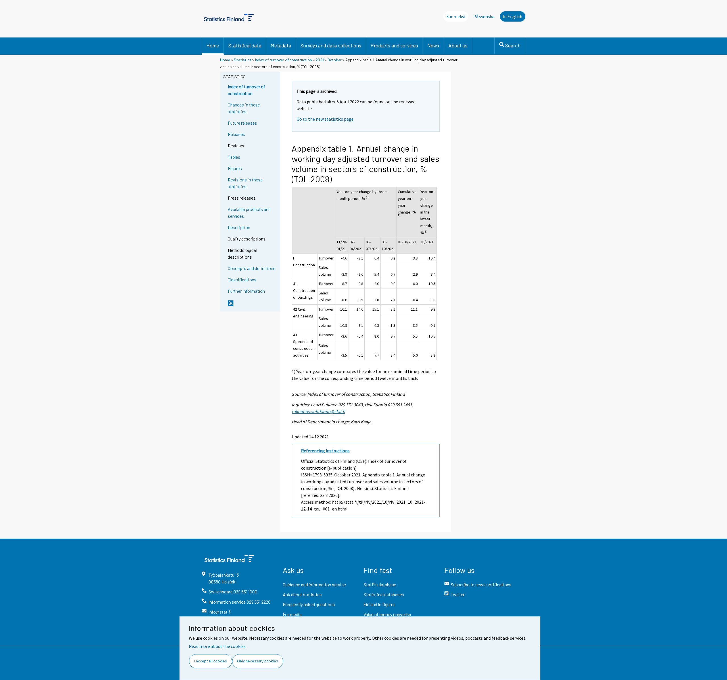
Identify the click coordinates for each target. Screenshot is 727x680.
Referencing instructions (325, 450)
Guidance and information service (314, 584)
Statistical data (244, 45)
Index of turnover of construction (283, 59)
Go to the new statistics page (325, 119)
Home (212, 45)
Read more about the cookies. (217, 646)
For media (292, 614)
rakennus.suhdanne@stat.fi (318, 411)
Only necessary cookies (257, 661)
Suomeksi (455, 16)
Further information (246, 291)
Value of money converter (387, 614)
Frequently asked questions (309, 604)
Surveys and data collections (330, 45)
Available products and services (249, 212)
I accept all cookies (210, 661)
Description (239, 227)
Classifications (242, 279)
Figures (235, 168)
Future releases (242, 122)
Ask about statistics (302, 594)
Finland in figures (380, 604)
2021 (320, 59)
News (433, 45)
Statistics (242, 59)
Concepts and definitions (251, 268)
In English (512, 16)
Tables (234, 157)
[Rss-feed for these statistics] (253, 305)
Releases (236, 134)
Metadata (281, 45)
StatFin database (380, 584)
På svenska (483, 16)
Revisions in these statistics (245, 183)
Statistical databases (384, 594)
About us (457, 45)
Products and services (394, 45)
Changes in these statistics (244, 108)
